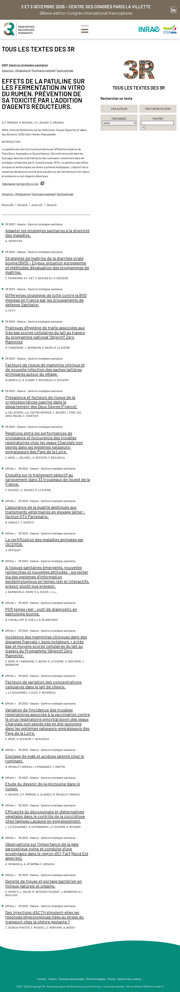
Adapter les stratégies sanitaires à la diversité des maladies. (47, 233)
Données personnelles (71, 979)
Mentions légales (96, 979)
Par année (119, 118)
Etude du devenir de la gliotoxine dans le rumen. (42, 786)
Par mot (158, 118)
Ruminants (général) (43, 70)
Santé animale (65, 70)
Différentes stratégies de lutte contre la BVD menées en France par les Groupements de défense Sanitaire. (46, 300)
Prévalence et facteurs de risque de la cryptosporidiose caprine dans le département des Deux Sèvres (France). (41, 402)
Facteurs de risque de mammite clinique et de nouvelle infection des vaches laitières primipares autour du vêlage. (45, 369)
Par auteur (119, 108)
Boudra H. (23, 204)
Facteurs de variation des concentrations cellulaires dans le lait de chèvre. (43, 684)
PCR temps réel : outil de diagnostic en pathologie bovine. (41, 611)
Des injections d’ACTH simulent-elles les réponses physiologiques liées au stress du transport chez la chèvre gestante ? (44, 917)
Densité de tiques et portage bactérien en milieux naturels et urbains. (43, 883)
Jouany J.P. (37, 204)
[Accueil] (19, 29)
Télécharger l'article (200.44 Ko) (20, 183)
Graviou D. (52, 204)
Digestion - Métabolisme (16, 70)
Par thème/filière (158, 108)
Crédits (52, 979)
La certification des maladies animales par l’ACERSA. (44, 542)
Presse (111, 979)
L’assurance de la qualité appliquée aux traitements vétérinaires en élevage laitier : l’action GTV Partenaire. (45, 511)
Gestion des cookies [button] (129, 979)
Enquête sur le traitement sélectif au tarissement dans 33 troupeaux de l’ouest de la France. (47, 479)
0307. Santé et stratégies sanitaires (25, 65)
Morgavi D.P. (8, 204)
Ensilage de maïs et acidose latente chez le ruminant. (44, 758)
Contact (42, 979)
